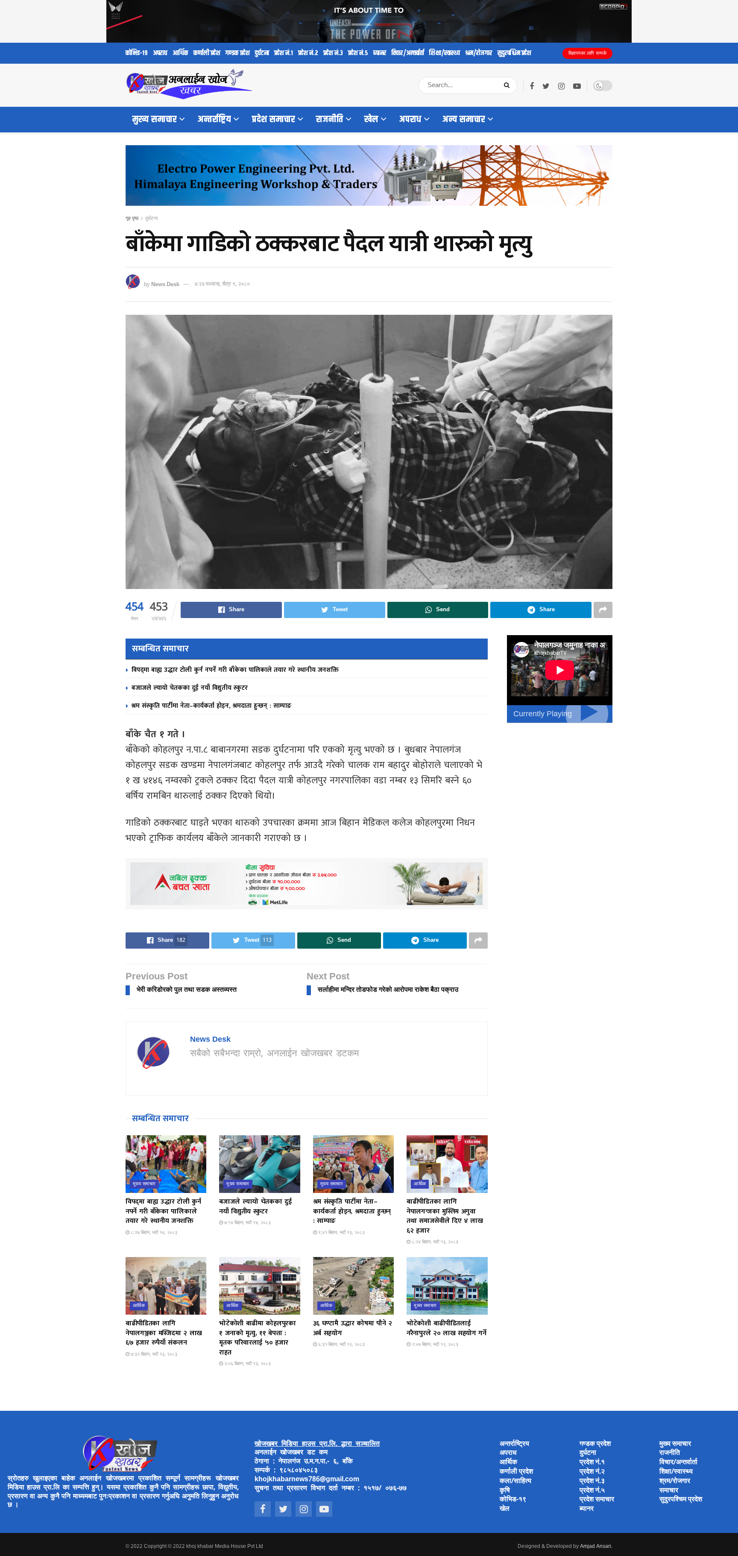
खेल (371, 119)
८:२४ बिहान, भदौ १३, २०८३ (434, 1242)
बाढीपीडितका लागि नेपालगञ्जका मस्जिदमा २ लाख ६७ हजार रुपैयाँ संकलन (164, 1333)
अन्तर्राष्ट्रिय (214, 119)
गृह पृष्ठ (132, 218)
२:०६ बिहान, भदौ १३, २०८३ (247, 1364)
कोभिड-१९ (137, 53)
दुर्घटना (262, 53)
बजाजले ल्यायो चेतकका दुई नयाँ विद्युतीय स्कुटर (190, 688)
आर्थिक (180, 53)
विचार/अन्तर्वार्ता (408, 53)
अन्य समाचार (463, 119)
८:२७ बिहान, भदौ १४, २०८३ (153, 1233)
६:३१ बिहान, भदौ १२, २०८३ (341, 1344)
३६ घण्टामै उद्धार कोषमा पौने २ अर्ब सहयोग (352, 1328)
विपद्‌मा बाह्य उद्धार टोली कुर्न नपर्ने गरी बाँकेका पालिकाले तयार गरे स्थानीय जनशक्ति (235, 670)
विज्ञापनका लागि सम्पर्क (587, 53)
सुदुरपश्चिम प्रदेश (514, 53)
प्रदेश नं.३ (333, 53)
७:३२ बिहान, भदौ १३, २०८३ (153, 1354)
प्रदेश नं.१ (283, 53)
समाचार (668, 1490)
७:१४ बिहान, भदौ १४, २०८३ (247, 1223)
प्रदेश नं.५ (358, 53)
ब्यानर (380, 53)
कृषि (505, 1490)
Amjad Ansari (595, 1546)
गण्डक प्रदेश (238, 53)
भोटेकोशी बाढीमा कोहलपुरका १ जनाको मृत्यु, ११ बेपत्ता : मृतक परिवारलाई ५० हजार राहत (257, 1338)
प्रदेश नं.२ (308, 53)
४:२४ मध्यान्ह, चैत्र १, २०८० (222, 284)
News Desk (165, 284)
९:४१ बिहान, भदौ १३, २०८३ (341, 1233)
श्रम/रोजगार (478, 53)
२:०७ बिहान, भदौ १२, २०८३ (434, 1344)
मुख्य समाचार (154, 119)
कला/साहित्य (515, 1481)
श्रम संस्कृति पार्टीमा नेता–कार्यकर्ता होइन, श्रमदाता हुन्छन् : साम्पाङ (211, 705)
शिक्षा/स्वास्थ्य (444, 53)
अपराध (160, 53)
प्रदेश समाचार (273, 119)
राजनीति (329, 119)
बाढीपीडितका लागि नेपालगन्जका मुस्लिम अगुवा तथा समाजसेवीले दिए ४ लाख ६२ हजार (445, 1216)
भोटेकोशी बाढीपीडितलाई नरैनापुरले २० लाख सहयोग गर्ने (446, 1328)
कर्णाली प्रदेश (206, 53)
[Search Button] (508, 85)
